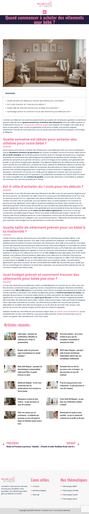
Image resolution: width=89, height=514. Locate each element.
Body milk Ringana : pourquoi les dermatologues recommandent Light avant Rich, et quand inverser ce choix (30, 370)
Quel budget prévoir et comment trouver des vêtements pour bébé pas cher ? (39, 111)
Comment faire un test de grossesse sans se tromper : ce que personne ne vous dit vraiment (71, 370)
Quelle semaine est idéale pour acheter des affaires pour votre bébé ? (35, 101)
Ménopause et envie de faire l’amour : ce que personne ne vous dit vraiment (28, 402)
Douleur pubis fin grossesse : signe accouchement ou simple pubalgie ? (29, 353)
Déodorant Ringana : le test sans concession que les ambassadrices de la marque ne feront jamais (29, 386)
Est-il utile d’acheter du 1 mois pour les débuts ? (26, 104)
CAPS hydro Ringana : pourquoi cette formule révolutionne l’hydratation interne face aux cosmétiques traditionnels (71, 354)
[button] (44, 12)
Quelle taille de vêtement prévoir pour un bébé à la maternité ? (33, 108)
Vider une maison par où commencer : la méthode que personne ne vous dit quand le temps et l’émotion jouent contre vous (30, 418)
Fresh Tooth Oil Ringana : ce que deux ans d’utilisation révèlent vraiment (71, 402)
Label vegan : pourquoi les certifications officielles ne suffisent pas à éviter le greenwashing (27, 338)
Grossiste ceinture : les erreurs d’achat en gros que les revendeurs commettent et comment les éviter (71, 338)
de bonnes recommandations (66, 311)
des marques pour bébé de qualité (34, 125)
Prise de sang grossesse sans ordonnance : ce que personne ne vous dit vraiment (72, 385)
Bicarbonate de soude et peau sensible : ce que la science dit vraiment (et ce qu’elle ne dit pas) (72, 415)
